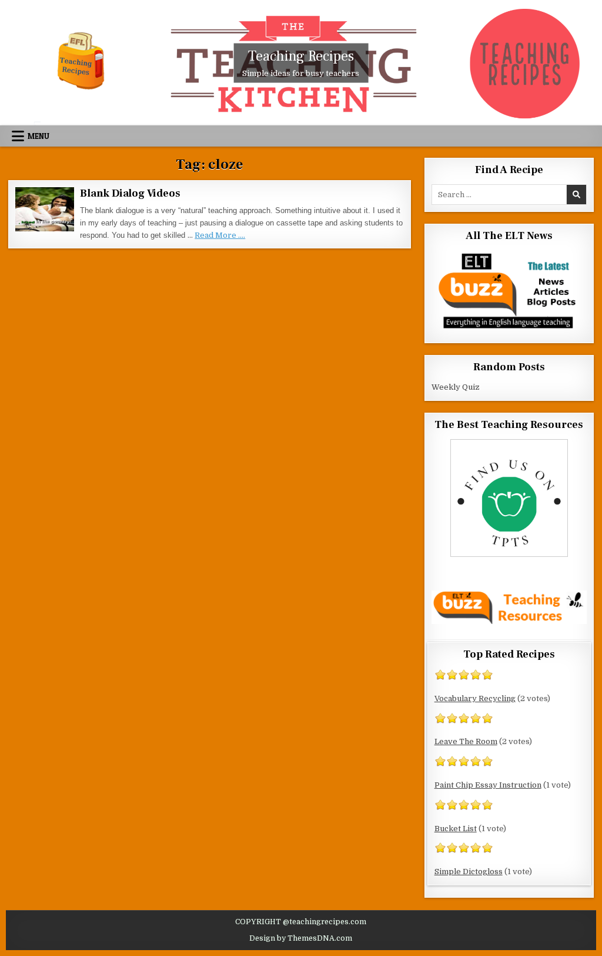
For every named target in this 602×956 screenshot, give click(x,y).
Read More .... (220, 235)
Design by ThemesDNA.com (300, 938)
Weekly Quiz (456, 387)
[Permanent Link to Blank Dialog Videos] (44, 209)
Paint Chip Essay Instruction (487, 785)
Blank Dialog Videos (130, 193)
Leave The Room (465, 741)
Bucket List (455, 828)
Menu (38, 136)
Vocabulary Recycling (475, 698)
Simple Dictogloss (468, 871)
